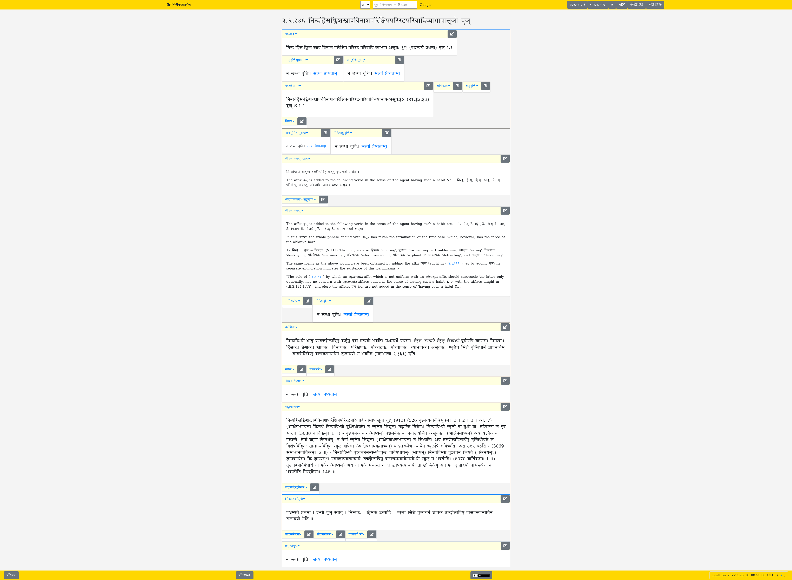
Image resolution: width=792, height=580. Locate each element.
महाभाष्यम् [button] (291, 407)
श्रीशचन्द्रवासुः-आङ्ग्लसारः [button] (299, 199)
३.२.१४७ (598, 5)
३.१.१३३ (454, 263)
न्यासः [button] (288, 369)
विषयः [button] (289, 121)
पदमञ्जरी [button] (315, 369)
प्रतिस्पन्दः (245, 575)
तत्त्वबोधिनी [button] (356, 534)
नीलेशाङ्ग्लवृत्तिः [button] (342, 133)
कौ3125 (637, 5)
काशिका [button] (290, 327)
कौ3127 (654, 5)
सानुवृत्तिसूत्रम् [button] (354, 60)
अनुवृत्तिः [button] (471, 86)
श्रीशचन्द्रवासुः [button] (293, 211)
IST (781, 575)
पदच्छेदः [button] (290, 34)
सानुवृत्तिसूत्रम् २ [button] (295, 60)
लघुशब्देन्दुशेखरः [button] (295, 487)
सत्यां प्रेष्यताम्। (326, 73)
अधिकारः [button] (442, 86)
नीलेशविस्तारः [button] (293, 381)
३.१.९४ (317, 277)
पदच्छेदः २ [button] (292, 86)
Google (425, 5)
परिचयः (11, 575)
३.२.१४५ (576, 5)
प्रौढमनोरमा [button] (324, 534)
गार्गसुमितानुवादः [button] (295, 133)
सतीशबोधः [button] (291, 301)
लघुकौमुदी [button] (291, 546)
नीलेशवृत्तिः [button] (322, 301)
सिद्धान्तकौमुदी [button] (294, 499)
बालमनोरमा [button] (292, 534)
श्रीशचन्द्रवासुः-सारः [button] (296, 159)
